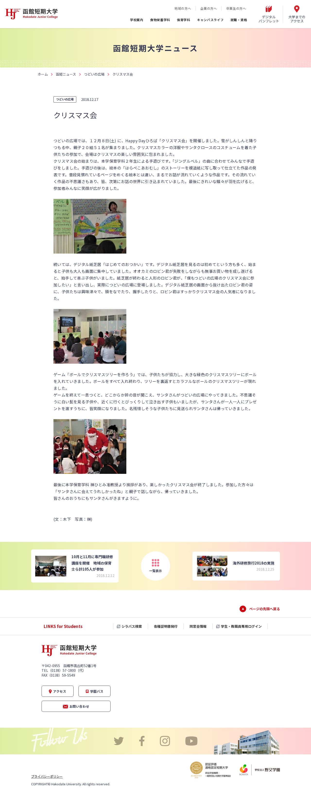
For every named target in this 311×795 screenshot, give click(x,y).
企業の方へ (208, 8)
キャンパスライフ (210, 20)
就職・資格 (239, 20)
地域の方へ (182, 8)
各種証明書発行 (166, 626)
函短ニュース (66, 74)
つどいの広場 (94, 74)
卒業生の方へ (236, 8)
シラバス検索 (131, 626)
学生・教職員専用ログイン (241, 626)
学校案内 (136, 20)
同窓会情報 (198, 626)
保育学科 (183, 20)
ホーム (43, 74)
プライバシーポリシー (47, 776)
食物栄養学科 (160, 20)
